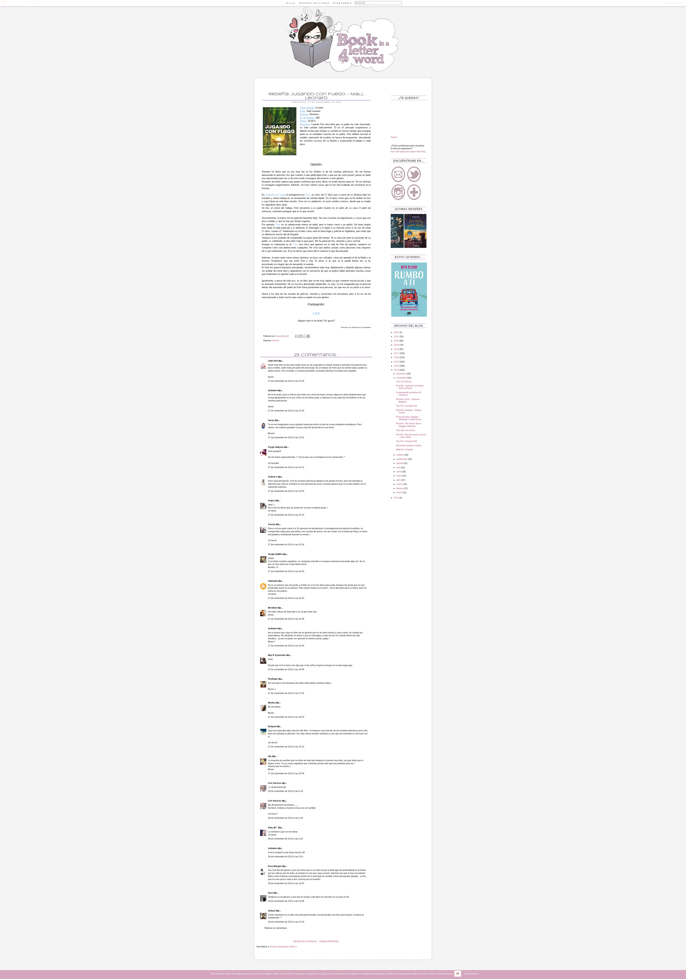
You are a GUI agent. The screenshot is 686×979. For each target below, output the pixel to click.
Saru (270, 893)
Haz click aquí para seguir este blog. (408, 151)
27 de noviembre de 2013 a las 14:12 (286, 467)
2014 (396, 366)
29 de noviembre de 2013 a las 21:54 (286, 922)
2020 (396, 341)
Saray (271, 420)
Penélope (273, 679)
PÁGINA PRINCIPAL (329, 941)
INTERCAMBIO (342, 3)
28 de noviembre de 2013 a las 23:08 (286, 901)
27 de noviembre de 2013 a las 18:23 (286, 717)
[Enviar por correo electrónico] (296, 336)
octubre (400, 455)
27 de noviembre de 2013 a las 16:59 (286, 669)
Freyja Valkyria (276, 447)
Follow (394, 137)
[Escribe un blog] (300, 336)
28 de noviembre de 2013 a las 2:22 (285, 838)
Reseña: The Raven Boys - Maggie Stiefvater (409, 424)
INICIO (290, 3)
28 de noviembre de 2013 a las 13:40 (286, 883)
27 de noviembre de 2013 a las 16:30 (286, 571)
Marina (271, 702)
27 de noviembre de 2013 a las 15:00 (286, 491)
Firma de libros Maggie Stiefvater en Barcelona (408, 418)
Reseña (275, 340)
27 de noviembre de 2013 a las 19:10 (286, 746)
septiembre (402, 459)
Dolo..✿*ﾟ (273, 827)
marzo (399, 484)
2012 (396, 497)
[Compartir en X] (304, 336)
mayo (399, 475)
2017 (396, 353)
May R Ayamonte (277, 655)
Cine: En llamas (403, 381)
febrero (400, 488)
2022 (396, 332)
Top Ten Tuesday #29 (406, 406)
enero (399, 492)
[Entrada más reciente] (375, 941)
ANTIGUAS (311, 941)
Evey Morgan (275, 866)
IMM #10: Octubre (404, 449)
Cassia (272, 524)
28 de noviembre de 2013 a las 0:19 (285, 791)
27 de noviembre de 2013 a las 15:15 (286, 515)
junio (399, 471)
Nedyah (272, 726)
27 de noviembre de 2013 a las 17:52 (286, 693)
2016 (396, 357)
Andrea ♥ (273, 477)
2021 (396, 336)
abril (398, 480)
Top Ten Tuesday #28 (406, 441)
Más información (471, 973)
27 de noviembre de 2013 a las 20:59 (286, 773)
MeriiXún (272, 608)
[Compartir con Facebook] (308, 336)
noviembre (401, 378)
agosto (400, 463)
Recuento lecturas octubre (409, 445)
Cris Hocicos (275, 783)
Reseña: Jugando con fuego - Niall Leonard (410, 386)
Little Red (273, 361)
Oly (270, 756)
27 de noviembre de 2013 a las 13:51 (286, 437)
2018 (396, 349)
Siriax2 (272, 910)
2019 (396, 345)
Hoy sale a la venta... (406, 430)
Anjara (271, 500)
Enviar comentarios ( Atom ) (283, 946)
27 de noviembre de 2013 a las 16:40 (286, 645)
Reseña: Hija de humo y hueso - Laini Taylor (411, 435)
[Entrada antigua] (257, 941)
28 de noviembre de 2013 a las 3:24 (285, 856)
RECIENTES (299, 941)
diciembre (401, 373)
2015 (396, 361)
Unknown (273, 581)
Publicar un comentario (275, 928)
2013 (396, 370)
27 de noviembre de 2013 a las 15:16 (286, 544)
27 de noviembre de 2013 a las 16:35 (286, 619)
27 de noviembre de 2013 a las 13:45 (286, 381)
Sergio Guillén (275, 554)
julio (398, 467)
